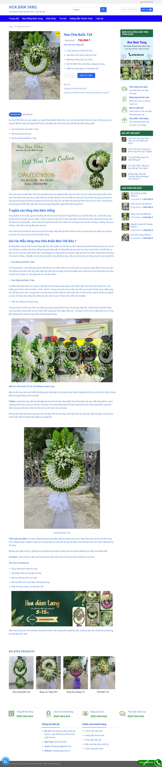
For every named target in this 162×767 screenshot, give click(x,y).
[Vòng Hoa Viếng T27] (75, 672)
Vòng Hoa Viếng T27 (76, 692)
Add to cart (86, 75)
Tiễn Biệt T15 (103, 692)
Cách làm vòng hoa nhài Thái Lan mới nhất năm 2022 (138, 140)
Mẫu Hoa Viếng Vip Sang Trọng (25, 301)
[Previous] (9, 680)
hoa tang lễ (105, 93)
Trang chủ (14, 18)
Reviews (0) (27, 115)
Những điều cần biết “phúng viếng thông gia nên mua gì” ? (138, 176)
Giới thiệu (51, 18)
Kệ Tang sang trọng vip (21, 134)
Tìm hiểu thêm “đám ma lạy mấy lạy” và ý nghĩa (138, 167)
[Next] (115, 680)
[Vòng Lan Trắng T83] (48, 672)
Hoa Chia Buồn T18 (62, 533)
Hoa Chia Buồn (73, 93)
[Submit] (103, 9)
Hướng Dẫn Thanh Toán (81, 18)
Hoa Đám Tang (23, 7)
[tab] (15, 114)
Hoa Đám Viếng (94, 93)
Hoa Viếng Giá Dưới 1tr (22, 27)
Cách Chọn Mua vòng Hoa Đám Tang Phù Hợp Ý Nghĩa (140, 150)
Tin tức (62, 18)
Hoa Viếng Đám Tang (32, 18)
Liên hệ (99, 18)
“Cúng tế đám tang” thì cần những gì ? (138, 158)
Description (15, 115)
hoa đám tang (84, 93)
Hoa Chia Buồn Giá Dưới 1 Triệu (25, 129)
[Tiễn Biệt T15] (102, 672)
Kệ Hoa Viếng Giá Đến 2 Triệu (24, 138)
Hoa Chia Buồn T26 (21, 692)
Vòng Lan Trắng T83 (48, 692)
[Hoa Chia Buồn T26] (21, 672)
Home (11, 27)
